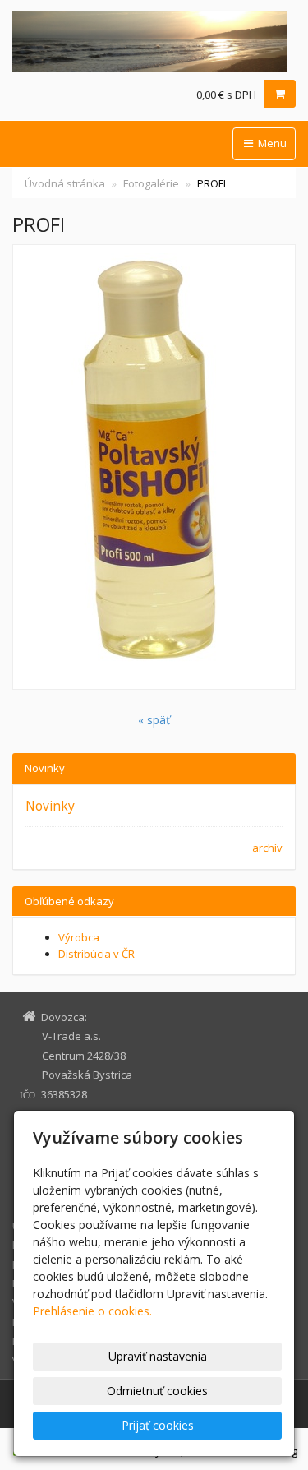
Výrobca (78, 937)
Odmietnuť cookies (157, 1390)
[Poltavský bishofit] (154, 41)
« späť (154, 720)
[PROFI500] (154, 467)
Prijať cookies (158, 1425)
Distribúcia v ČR (96, 953)
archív (267, 847)
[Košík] (280, 94)
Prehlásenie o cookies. (92, 1311)
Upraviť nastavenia (157, 1356)
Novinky (50, 806)
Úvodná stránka (65, 183)
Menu (271, 143)
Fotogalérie (151, 183)
